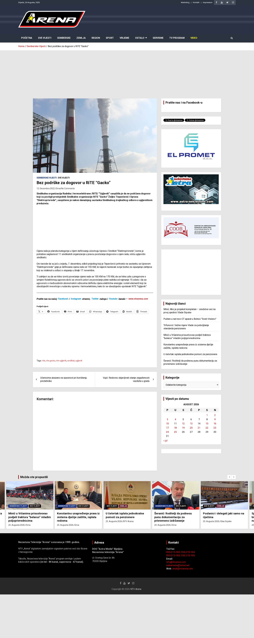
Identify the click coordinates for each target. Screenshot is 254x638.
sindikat (71, 360)
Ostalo (139, 37)
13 (191, 423)
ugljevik (78, 360)
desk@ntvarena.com (182, 568)
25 (175, 432)
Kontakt (196, 2)
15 (207, 423)
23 (215, 427)
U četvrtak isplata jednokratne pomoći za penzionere (190, 354)
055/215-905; (173, 555)
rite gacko (50, 360)
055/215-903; (173, 552)
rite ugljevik (61, 360)
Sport (110, 37)
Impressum (207, 2)
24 (167, 432)
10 (167, 423)
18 (175, 427)
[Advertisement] (127, 72)
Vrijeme (124, 37)
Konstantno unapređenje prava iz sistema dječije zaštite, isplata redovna (78, 517)
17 (167, 427)
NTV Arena (128, 521)
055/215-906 (188, 555)
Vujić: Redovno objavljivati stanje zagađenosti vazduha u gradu (126, 379)
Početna (26, 37)
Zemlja (81, 37)
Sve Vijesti (44, 37)
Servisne (158, 37)
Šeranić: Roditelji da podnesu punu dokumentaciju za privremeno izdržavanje (173, 517)
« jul (165, 440)
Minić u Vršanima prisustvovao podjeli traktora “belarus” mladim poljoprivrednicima (29, 517)
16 (215, 423)
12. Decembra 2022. (46, 188)
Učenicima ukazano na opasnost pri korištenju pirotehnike (63, 379)
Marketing (185, 2)
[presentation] (229, 477)
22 (207, 427)
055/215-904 (188, 552)
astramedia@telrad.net (177, 565)
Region (96, 37)
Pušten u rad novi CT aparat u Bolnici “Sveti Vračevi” (189, 319)
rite (43, 360)
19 (183, 427)
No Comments (68, 188)
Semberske (64, 37)
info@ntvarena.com (176, 562)
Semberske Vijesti (47, 178)
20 (191, 427)
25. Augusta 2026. (16, 525)
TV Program (177, 37)
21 (199, 427)
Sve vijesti (64, 178)
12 (183, 423)
